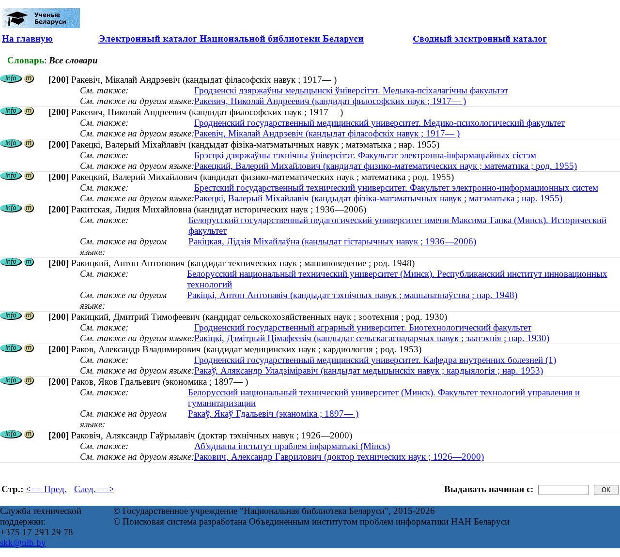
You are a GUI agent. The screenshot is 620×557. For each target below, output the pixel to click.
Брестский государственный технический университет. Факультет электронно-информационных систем (396, 187)
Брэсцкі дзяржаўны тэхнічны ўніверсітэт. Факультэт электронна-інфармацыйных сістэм (365, 155)
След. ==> (94, 489)
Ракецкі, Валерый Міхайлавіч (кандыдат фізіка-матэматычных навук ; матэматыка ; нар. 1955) (378, 198)
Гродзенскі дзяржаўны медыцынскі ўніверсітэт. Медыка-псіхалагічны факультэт (351, 90)
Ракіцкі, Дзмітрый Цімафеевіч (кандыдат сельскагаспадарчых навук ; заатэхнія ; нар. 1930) (371, 338)
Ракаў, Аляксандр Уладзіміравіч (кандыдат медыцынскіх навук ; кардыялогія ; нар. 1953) (368, 370)
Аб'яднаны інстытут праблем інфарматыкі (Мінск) (292, 446)
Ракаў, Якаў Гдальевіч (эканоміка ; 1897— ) (273, 413)
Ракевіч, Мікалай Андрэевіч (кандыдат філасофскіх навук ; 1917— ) (327, 133)
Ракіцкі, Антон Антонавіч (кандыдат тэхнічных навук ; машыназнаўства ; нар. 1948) (352, 295)
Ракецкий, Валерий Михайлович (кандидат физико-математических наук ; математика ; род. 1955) (385, 166)
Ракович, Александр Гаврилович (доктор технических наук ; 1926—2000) (339, 457)
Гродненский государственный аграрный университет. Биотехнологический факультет (362, 327)
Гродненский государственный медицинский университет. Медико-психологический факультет (379, 123)
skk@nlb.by (23, 543)
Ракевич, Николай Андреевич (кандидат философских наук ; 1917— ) (330, 101)
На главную (27, 38)
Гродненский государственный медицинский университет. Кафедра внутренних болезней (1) (375, 360)
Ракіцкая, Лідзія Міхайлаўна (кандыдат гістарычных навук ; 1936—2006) (332, 241)
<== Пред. (46, 489)
